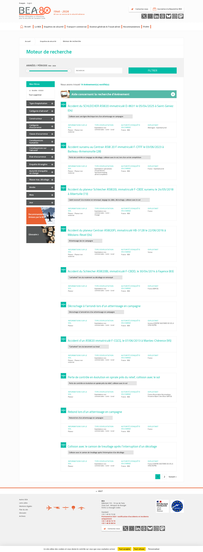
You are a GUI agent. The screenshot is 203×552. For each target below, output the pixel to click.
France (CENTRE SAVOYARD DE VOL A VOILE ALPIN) (160, 465)
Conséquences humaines (36, 141)
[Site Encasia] (177, 512)
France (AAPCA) (153, 288)
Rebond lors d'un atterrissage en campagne (95, 412)
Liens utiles (23, 503)
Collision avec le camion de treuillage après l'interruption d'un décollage (112, 446)
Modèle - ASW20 (37, 90)
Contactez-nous (141, 9)
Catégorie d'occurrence (35, 126)
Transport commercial (76, 26)
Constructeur (35, 118)
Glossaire (33, 234)
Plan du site (23, 509)
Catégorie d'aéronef (38, 111)
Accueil (27, 26)
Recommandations (131, 26)
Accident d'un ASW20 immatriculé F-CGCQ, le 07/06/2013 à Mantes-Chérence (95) (119, 340)
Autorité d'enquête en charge (38, 172)
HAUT (100, 491)
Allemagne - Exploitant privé (157, 127)
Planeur (70, 291)
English (29, 3)
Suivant (172, 476)
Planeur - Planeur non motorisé (75, 131)
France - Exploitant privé (156, 169)
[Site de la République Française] (162, 512)
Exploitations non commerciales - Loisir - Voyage (102, 213)
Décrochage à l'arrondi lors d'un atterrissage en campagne (104, 306)
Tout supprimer (35, 94)
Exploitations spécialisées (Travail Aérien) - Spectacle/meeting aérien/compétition (103, 172)
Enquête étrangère (38, 164)
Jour (31, 202)
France (150, 211)
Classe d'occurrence (38, 134)
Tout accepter (124, 549)
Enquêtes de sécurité (54, 26)
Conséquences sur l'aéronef (38, 149)
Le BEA (38, 26)
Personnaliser (154, 549)
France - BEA (125, 130)
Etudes (146, 26)
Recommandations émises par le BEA (38, 215)
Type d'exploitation (38, 103)
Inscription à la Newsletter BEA (169, 9)
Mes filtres (34, 84)
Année (32, 187)
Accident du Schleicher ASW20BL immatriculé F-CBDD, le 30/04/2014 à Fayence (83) (121, 271)
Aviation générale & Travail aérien (105, 26)
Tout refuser (139, 549)
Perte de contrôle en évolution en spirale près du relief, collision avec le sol (114, 377)
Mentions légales (25, 506)
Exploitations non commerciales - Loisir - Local (104, 128)
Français (22, 3)
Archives (22, 516)
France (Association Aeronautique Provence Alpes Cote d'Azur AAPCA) (160, 395)
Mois (31, 195)
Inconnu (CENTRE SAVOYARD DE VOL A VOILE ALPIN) (161, 324)
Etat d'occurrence (37, 156)
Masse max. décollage (39, 179)
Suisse (150, 252)
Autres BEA (23, 499)
